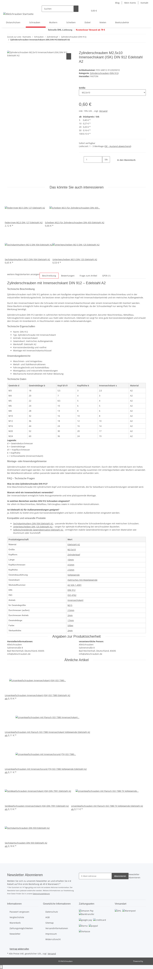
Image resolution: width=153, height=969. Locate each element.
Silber (70, 625)
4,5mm (71, 564)
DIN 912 (71, 590)
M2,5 (70, 605)
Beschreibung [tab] (49, 275)
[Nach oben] (1, 967)
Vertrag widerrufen (19, 948)
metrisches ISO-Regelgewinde (82, 580)
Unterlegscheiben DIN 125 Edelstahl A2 (33, 526)
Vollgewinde (74, 574)
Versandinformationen (56, 928)
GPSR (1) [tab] (106, 275)
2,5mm (71, 569)
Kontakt (144, 2)
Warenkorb (15, 922)
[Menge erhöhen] (104, 166)
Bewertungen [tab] (68, 275)
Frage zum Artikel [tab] (88, 275)
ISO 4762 (72, 595)
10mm (71, 559)
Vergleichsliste (17, 917)
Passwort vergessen (19, 911)
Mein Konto (130, 2)
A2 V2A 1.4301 (75, 585)
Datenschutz (51, 911)
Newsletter (15, 933)
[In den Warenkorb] (9, 49)
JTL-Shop (147, 961)
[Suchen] (76, 9)
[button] (80, 11)
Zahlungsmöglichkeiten (21, 928)
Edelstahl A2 (74, 544)
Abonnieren (120, 876)
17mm (71, 620)
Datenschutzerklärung (41, 893)
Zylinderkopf (74, 554)
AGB (47, 917)
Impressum (51, 933)
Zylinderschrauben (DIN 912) (104, 73)
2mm (70, 615)
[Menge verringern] (81, 159)
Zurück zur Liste (14, 36)
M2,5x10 (72, 549)
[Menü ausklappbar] (6, 8)
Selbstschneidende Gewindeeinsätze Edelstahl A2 (38, 529)
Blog (117, 2)
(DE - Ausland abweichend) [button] (117, 146)
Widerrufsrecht (53, 939)
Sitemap (49, 922)
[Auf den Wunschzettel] (68, 56)
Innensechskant (75, 600)
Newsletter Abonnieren (134, 876)
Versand (103, 111)
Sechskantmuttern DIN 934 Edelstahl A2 (33, 523)
